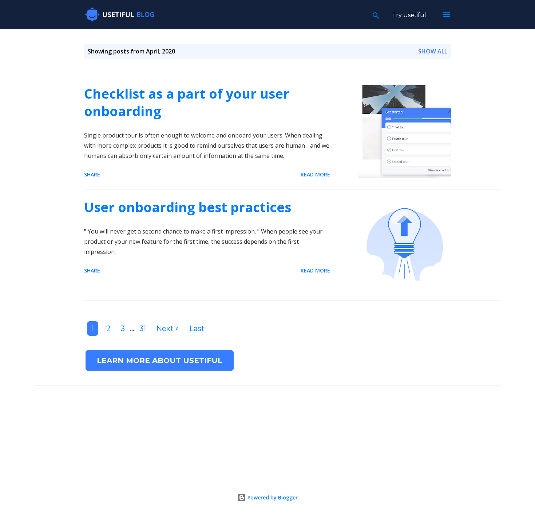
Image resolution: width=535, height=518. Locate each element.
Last (197, 328)
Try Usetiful (409, 15)
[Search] (376, 14)
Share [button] (92, 174)
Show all (432, 51)
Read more (315, 174)
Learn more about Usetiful (159, 360)
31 (142, 328)
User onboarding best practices (187, 207)
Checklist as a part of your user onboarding (186, 102)
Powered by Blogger (272, 497)
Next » (167, 328)
